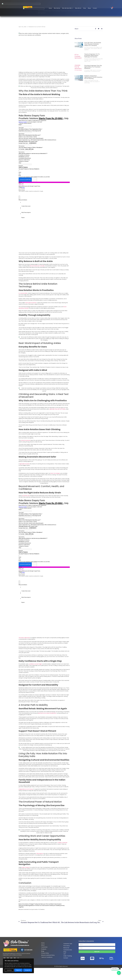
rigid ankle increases (25, 464)
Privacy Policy (45, 953)
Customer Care (67, 943)
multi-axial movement (30, 302)
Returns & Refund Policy (48, 955)
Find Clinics (66, 945)
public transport (26, 867)
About (43, 945)
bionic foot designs (55, 473)
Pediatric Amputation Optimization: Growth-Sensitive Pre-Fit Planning (93, 77)
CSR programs (39, 853)
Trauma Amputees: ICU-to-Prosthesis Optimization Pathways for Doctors (92, 55)
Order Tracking (67, 956)
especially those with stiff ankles (57, 409)
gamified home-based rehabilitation (47, 713)
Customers (44, 947)
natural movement (25, 440)
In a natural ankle (23, 293)
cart (64, 954)
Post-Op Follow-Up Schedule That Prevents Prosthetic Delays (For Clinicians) (92, 44)
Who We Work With (67, 8)
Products (43, 949)
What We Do (78, 8)
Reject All (18, 970)
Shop (84, 8)
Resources (66, 947)
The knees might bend (24, 637)
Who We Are (57, 8)
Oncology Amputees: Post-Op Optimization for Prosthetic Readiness (93, 67)
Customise (9, 970)
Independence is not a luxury (26, 789)
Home (50, 8)
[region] (18, 965)
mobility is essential (62, 842)
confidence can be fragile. (35, 664)
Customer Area (67, 950)
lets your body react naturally (37, 266)
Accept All (27, 970)
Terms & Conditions (46, 957)
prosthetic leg (26, 495)
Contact (95, 8)
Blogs (89, 8)
